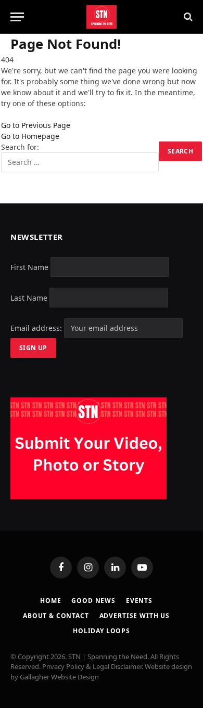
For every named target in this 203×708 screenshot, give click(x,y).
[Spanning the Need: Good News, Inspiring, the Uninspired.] (101, 17)
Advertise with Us (134, 615)
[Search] (187, 17)
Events (139, 600)
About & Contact (56, 615)
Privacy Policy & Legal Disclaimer (92, 666)
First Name (29, 267)
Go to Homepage (30, 136)
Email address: (37, 328)
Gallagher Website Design (59, 676)
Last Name (28, 297)
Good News (93, 600)
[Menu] (17, 17)
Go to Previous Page (35, 125)
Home (50, 600)
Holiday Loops (101, 630)
